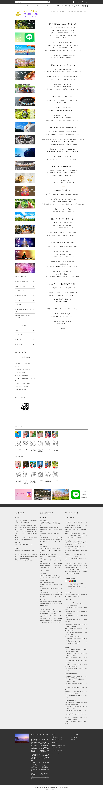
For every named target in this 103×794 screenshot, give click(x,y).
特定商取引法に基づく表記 (58, 745)
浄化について (18, 366)
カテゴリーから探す (24, 5)
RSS (53, 756)
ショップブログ (56, 753)
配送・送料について (57, 739)
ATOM (56, 756)
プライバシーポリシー (57, 747)
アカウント (76, 2)
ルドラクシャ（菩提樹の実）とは (22, 357)
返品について (55, 742)
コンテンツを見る (45, 5)
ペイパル (67, 525)
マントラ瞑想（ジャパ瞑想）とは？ (23, 369)
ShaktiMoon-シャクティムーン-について (24, 363)
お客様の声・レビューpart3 (21, 386)
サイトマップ (18, 360)
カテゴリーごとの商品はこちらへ (22, 383)
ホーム (16, 5)
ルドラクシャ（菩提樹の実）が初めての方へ (25, 379)
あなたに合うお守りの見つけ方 (22, 389)
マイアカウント (74, 734)
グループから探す (35, 5)
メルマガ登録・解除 (63, 5)
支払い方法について (57, 737)
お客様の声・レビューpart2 (21, 375)
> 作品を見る (63, 328)
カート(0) (85, 2)
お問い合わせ (78, 5)
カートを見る (74, 737)
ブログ (71, 5)
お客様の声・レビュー (20, 372)
